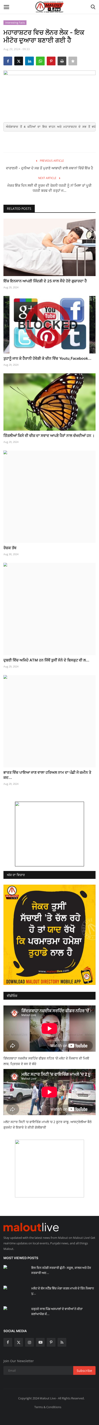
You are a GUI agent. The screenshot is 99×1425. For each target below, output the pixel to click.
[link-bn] (49, 834)
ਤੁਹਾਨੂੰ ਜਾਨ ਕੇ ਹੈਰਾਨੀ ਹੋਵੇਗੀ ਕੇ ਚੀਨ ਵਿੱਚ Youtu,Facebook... (47, 358)
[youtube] (40, 1342)
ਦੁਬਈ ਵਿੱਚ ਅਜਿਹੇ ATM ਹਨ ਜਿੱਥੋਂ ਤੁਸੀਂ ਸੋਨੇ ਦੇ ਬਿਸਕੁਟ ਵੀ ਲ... (46, 660)
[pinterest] (51, 1342)
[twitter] (18, 1342)
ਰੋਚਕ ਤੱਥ (9, 547)
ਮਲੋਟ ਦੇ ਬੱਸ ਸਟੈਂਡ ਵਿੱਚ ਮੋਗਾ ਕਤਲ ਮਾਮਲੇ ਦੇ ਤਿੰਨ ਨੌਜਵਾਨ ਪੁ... (62, 1290)
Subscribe (84, 1370)
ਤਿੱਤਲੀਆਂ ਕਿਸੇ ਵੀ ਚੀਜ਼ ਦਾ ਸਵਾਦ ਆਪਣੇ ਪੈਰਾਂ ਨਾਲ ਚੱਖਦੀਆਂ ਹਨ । (49, 435)
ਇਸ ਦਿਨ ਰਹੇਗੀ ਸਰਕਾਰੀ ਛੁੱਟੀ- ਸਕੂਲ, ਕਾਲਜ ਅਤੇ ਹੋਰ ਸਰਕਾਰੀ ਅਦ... (61, 1270)
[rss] (62, 1342)
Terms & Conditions (47, 1407)
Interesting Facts (15, 22)
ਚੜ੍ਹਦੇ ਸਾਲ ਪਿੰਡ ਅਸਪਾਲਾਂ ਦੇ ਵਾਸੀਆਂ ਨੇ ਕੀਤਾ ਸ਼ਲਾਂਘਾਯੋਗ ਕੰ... (57, 1311)
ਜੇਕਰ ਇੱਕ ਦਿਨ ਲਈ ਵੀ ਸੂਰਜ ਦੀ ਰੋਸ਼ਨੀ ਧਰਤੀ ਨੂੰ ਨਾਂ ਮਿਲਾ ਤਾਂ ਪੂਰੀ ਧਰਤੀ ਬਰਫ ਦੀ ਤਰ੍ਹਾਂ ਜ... (49, 188)
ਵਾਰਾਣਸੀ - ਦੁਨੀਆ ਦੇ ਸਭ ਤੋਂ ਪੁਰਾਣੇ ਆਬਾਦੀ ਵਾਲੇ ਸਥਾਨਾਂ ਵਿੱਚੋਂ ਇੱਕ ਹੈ (49, 168)
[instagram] (29, 1342)
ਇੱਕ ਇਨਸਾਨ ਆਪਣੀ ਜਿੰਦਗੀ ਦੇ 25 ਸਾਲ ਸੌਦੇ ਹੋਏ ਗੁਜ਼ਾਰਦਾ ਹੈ (45, 281)
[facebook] (7, 1342)
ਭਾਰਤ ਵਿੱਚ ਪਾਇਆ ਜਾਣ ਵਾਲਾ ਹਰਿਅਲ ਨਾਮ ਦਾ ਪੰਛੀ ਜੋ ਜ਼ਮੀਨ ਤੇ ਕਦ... (47, 775)
